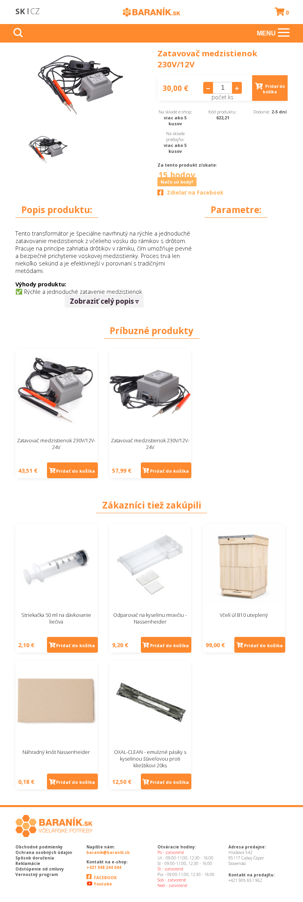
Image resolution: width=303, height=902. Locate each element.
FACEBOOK (105, 877)
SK (20, 11)
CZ (35, 11)
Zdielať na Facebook (195, 192)
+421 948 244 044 (103, 867)
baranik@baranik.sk (107, 852)
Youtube (102, 884)
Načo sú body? (177, 182)
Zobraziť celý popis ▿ (104, 301)
